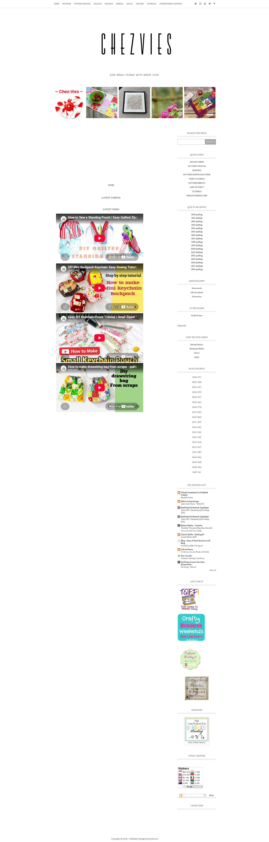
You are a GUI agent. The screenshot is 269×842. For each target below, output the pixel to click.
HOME (56, 4)
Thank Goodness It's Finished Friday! (194, 493)
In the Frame (196, 315)
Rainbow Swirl (187, 497)
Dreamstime (197, 296)
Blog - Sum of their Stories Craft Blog (195, 542)
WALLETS (98, 4)
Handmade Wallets (196, 348)
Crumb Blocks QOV (189, 537)
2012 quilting (196, 221)
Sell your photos (197, 292)
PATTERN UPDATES (82, 4)
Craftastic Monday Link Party (192, 558)
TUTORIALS (151, 4)
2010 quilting (196, 214)
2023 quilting (196, 259)
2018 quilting (196, 242)
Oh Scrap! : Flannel (188, 567)
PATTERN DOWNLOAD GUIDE (196, 174)
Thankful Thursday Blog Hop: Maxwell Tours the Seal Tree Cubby (196, 529)
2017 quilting (196, 238)
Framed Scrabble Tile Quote (192, 545)
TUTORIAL (197, 191)
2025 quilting (197, 266)
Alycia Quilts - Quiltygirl (192, 534)
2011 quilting (196, 218)
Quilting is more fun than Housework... (193, 563)
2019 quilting (196, 245)
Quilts (196, 357)
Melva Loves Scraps (190, 501)
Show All (213, 570)
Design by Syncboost (148, 839)
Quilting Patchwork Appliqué (195, 507)
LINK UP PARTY (197, 187)
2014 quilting (196, 228)
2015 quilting (196, 231)
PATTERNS (66, 4)
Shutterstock (197, 288)
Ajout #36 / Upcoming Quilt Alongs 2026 (195, 511)
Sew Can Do (186, 555)
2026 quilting (197, 269)
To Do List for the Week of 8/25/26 (195, 552)
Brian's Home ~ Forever (191, 525)
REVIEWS (109, 4)
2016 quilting (196, 235)
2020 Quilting (197, 248)
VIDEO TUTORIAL (197, 179)
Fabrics (197, 353)
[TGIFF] (197, 599)
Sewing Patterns (196, 344)
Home (111, 185)
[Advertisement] (111, 152)
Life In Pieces (187, 549)
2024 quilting (197, 262)
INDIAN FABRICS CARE (196, 195)
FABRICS (120, 4)
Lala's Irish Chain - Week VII (192, 503)
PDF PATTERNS (197, 162)
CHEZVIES (133, 839)
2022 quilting (197, 255)
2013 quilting (196, 224)
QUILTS (130, 4)
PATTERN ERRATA (197, 183)
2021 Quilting (197, 252)
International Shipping (170, 4)
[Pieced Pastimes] (197, 688)
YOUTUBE (140, 4)
